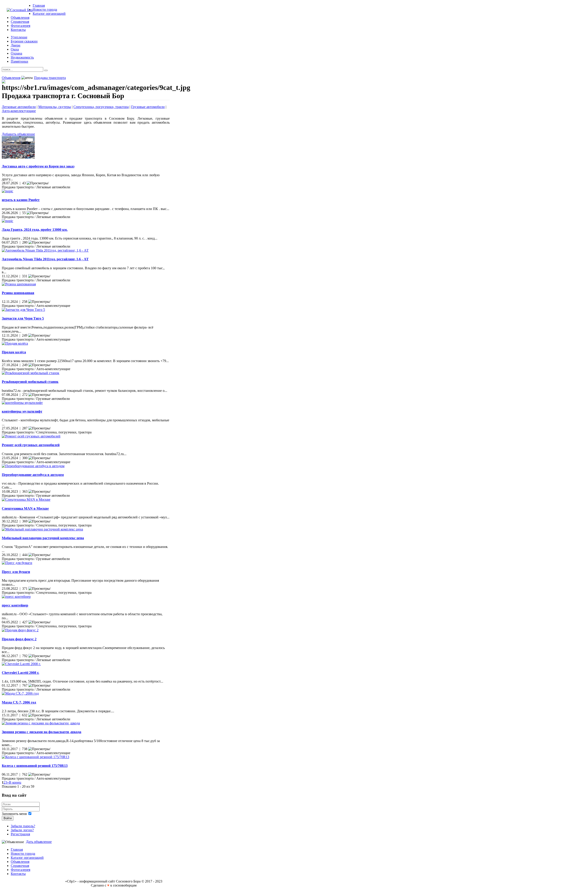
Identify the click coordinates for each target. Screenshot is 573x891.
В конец (15, 782)
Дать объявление (39, 842)
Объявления (11, 78)
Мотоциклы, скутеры (54, 107)
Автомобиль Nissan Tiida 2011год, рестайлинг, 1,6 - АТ (45, 259)
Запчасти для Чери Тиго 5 (23, 318)
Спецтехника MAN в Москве (25, 508)
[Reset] (46, 70)
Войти (8, 818)
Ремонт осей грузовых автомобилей (31, 445)
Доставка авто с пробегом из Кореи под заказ (38, 166)
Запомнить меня (14, 814)
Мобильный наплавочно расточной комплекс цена (43, 538)
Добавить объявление (18, 134)
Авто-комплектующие (19, 111)
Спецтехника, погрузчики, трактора (101, 107)
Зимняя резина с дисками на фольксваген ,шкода (41, 732)
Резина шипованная (18, 293)
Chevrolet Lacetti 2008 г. (20, 673)
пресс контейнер (15, 605)
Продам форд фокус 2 (19, 639)
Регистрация (20, 834)
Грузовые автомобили (148, 107)
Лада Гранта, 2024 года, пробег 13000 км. (35, 229)
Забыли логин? (22, 830)
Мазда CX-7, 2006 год (19, 702)
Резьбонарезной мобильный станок (30, 382)
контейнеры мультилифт (22, 411)
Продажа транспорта (50, 78)
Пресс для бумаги (16, 572)
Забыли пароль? (23, 826)
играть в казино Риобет (21, 200)
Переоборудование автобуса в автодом (33, 475)
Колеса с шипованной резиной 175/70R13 (35, 766)
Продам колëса (14, 352)
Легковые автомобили (19, 107)
